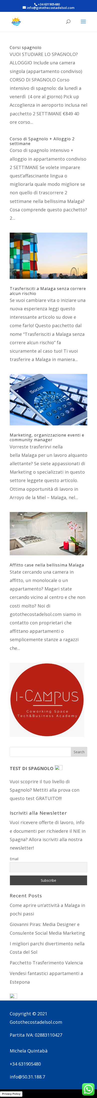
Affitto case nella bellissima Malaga (47, 565)
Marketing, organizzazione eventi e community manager (47, 437)
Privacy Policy (11, 1094)
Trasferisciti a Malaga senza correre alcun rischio (48, 291)
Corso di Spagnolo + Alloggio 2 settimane (42, 141)
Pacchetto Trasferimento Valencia (46, 963)
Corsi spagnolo (26, 47)
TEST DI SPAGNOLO (32, 768)
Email (14, 858)
